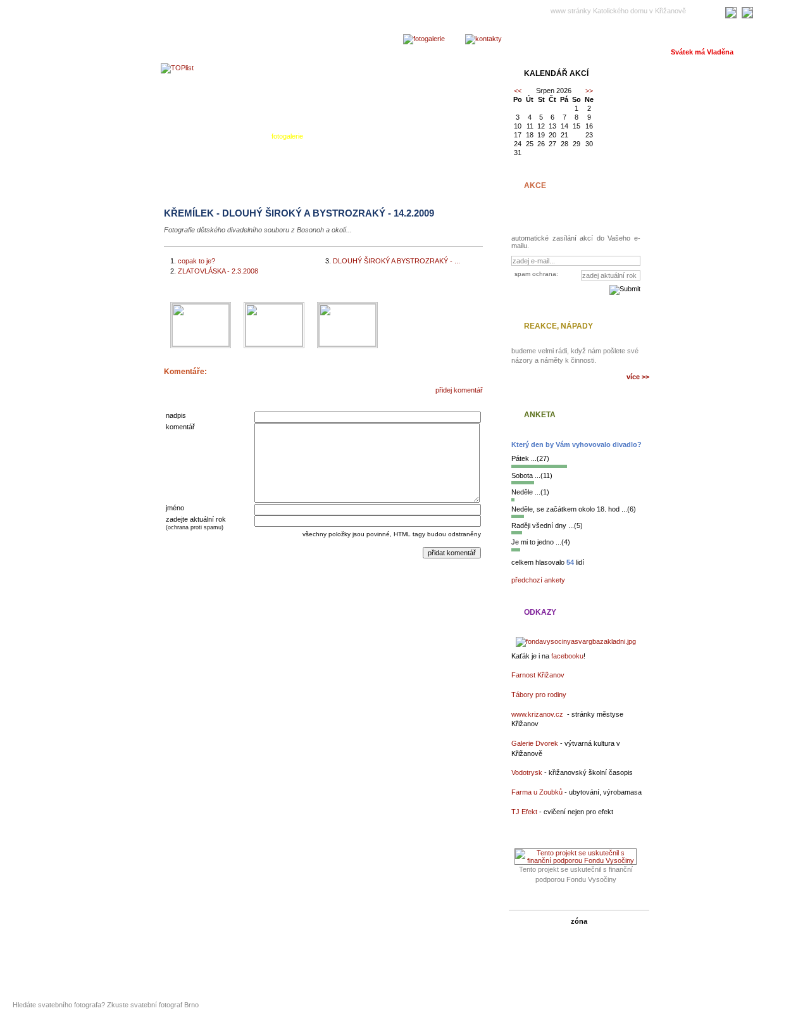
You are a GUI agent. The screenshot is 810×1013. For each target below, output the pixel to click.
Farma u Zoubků (537, 792)
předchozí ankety (538, 580)
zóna (579, 921)
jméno (175, 508)
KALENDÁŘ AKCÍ (556, 73)
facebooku (567, 656)
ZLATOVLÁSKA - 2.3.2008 (218, 271)
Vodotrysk (526, 772)
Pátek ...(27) (530, 458)
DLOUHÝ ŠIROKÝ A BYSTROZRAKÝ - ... (396, 261)
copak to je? (196, 261)
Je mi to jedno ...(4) (540, 542)
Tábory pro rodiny (538, 694)
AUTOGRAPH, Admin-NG (469, 986)
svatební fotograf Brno (164, 1005)
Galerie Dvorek (534, 743)
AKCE (535, 185)
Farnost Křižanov (537, 675)
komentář (180, 427)
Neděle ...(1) (530, 492)
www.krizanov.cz (537, 714)
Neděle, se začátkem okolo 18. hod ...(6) (573, 509)
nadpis (176, 415)
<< (517, 90)
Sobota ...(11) (531, 475)
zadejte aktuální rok (196, 519)
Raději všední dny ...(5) (547, 525)
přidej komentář (459, 390)
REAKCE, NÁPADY (558, 326)
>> (589, 90)
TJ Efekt (524, 811)
